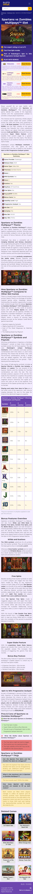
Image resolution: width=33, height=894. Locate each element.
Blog (23, 884)
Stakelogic (3, 12)
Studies (28, 884)
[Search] (30, 8)
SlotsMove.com (6, 890)
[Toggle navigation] (29, 3)
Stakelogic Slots (11, 12)
